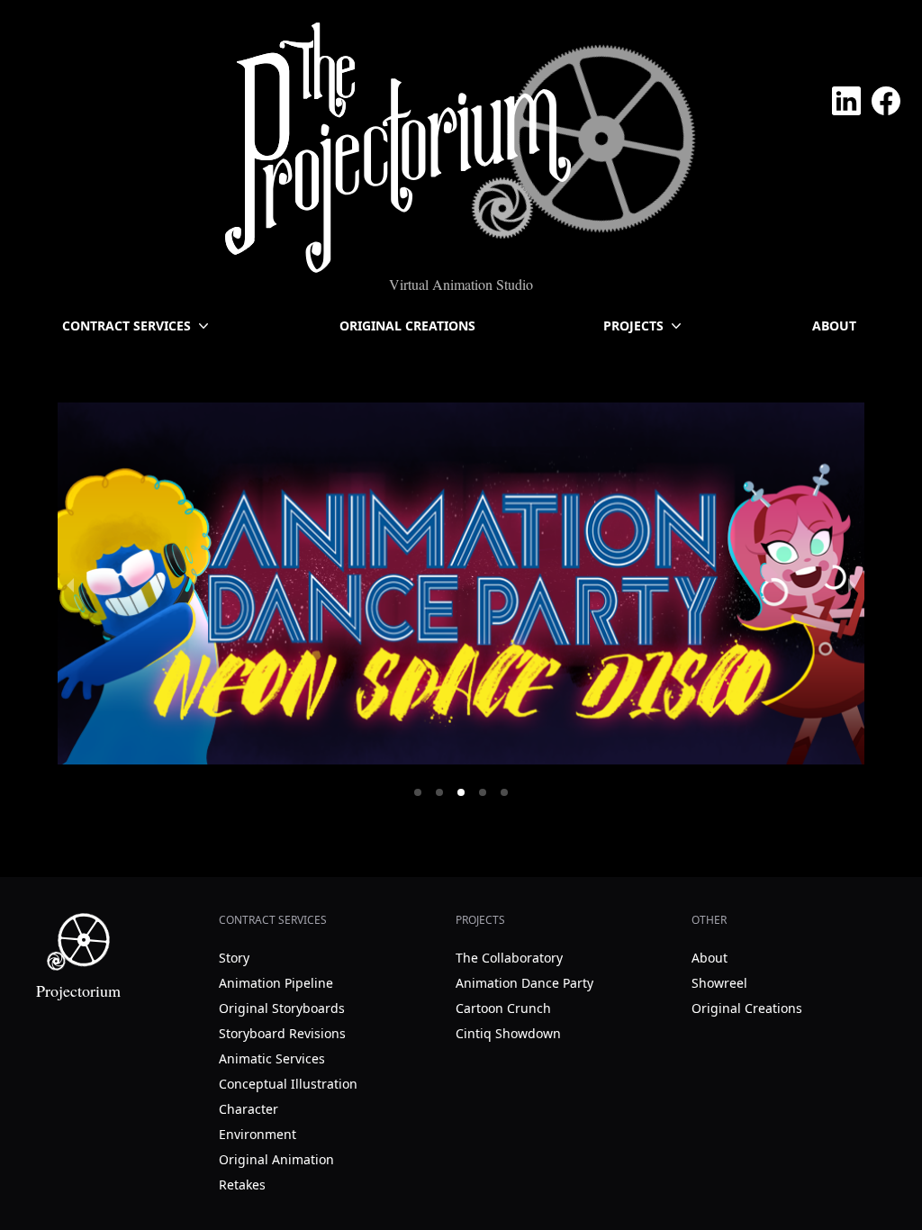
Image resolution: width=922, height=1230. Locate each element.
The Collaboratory (509, 957)
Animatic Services (272, 1058)
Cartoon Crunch (503, 1008)
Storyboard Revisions (282, 1033)
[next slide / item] (851, 583)
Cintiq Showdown (508, 1033)
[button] (417, 792)
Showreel (719, 982)
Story (234, 957)
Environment (257, 1134)
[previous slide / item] (70, 583)
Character (248, 1108)
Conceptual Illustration (288, 1083)
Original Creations (407, 325)
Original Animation (276, 1159)
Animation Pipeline (276, 982)
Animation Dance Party (524, 982)
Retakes (242, 1184)
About (834, 325)
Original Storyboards (282, 1008)
